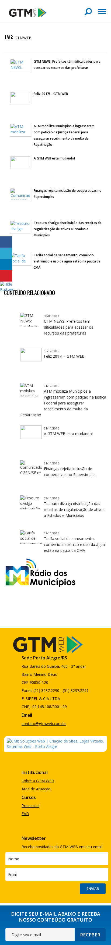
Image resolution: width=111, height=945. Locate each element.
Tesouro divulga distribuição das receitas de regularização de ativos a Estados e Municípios (68, 229)
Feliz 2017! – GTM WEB (51, 93)
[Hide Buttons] (6, 286)
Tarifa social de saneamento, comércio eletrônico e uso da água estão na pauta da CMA (67, 261)
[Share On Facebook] (6, 242)
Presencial (30, 805)
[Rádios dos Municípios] (40, 571)
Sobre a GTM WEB (38, 780)
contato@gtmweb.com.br (44, 723)
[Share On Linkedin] (6, 264)
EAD (25, 813)
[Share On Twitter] (6, 253)
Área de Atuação (36, 788)
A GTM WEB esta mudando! (54, 158)
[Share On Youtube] (6, 276)
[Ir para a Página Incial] (27, 12)
